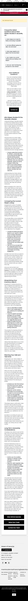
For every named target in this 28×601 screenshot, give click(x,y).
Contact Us (14, 110)
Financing (16, 569)
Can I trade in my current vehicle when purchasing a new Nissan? (13, 59)
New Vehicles (4, 572)
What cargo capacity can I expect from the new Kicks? (12, 52)
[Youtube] (5, 562)
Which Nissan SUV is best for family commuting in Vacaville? (13, 40)
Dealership (24, 569)
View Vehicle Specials (14, 517)
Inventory (4, 569)
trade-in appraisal (11, 91)
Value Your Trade (14, 522)
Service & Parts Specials (10, 577)
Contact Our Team (14, 528)
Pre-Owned (4, 574)
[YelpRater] (8, 562)
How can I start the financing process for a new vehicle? (13, 65)
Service (10, 569)
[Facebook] (2, 562)
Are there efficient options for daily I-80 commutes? (13, 46)
